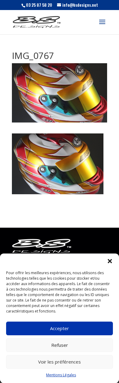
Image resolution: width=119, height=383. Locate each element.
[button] (110, 261)
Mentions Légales (61, 375)
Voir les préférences (59, 362)
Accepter (59, 328)
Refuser (59, 345)
